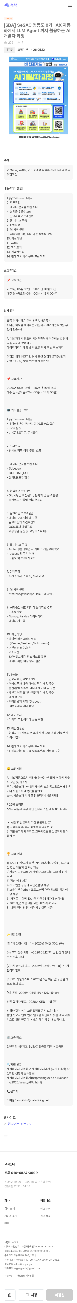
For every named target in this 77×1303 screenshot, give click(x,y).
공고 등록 (45, 1216)
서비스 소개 (10, 1216)
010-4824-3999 (24, 1173)
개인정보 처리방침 (25, 1275)
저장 (34, 1295)
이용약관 (8, 1275)
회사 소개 (9, 1208)
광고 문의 (45, 1208)
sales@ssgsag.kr (23, 1264)
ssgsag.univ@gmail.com (27, 1268)
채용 (6, 1223)
